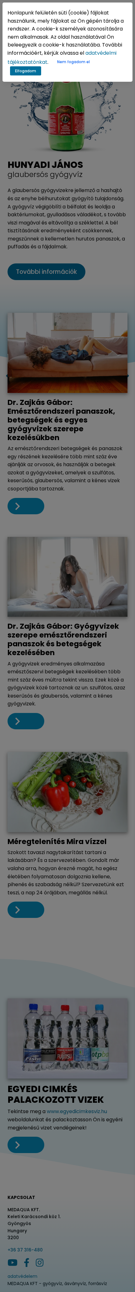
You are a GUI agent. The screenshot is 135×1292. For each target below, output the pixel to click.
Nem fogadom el (73, 61)
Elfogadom (25, 71)
